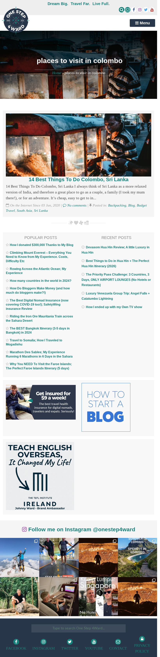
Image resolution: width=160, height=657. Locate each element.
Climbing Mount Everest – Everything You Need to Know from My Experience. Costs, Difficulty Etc (38, 257)
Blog (131, 205)
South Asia (24, 211)
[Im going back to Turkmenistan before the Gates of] (98, 557)
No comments (76, 205)
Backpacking (117, 205)
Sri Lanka (41, 211)
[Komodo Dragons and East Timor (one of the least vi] (19, 596)
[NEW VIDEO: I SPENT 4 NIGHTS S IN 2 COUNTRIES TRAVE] (58, 557)
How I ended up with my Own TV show (114, 307)
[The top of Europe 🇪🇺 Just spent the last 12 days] (19, 557)
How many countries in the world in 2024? (40, 280)
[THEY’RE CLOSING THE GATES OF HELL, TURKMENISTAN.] (137, 596)
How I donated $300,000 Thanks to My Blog (41, 245)
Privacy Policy (142, 648)
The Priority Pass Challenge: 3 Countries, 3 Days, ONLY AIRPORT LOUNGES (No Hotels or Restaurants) (116, 280)
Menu (144, 23)
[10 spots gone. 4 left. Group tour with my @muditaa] (137, 557)
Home (56, 73)
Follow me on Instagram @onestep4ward (81, 529)
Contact (118, 648)
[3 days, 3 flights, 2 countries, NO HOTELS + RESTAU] (58, 596)
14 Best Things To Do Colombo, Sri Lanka (78, 179)
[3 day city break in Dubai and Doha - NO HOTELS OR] (98, 596)
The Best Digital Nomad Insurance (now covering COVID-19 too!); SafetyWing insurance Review (37, 304)
